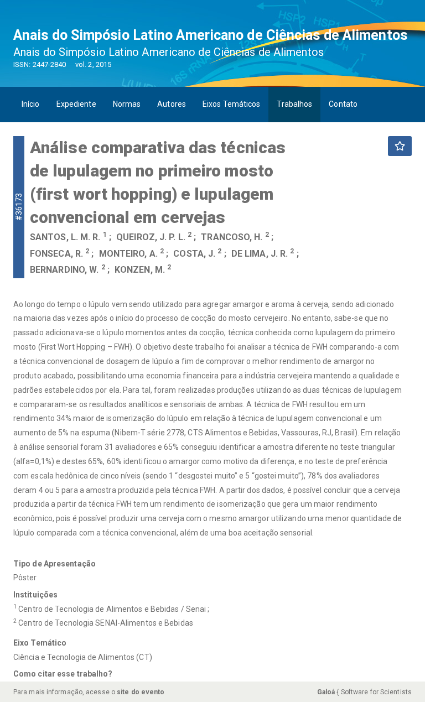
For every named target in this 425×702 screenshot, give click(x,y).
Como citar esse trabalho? (63, 673)
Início (31, 104)
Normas (127, 104)
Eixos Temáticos (232, 104)
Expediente (76, 104)
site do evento (140, 692)
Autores (171, 104)
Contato (343, 104)
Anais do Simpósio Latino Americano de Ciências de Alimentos (210, 35)
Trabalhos (294, 104)
